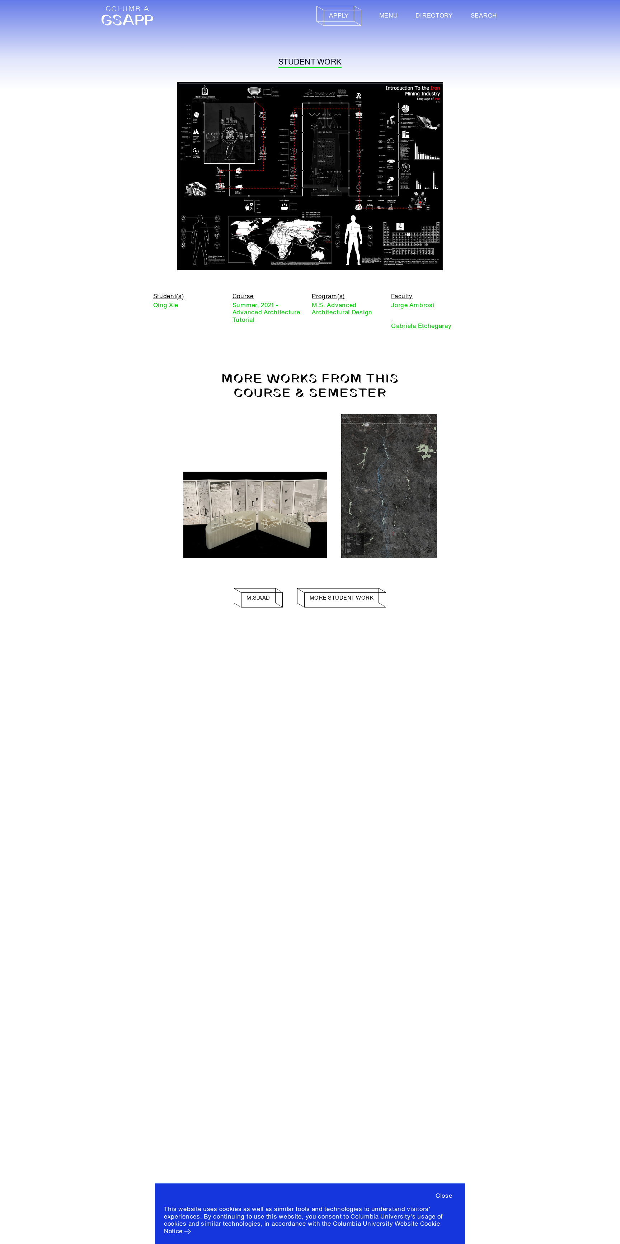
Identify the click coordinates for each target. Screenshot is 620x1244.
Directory (433, 15)
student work (310, 62)
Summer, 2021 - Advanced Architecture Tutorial (266, 312)
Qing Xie (166, 305)
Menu (388, 15)
